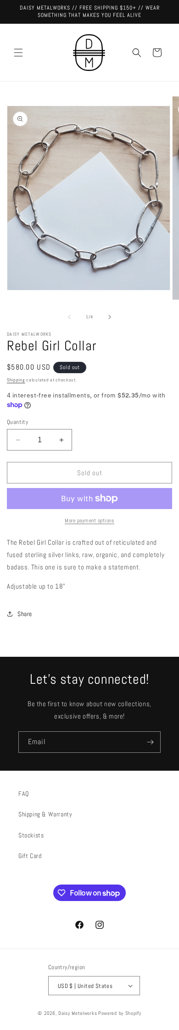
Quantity (17, 422)
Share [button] (24, 614)
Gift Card (29, 856)
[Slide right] (110, 317)
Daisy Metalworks (77, 1013)
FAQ (23, 793)
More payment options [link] (89, 520)
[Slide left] (69, 317)
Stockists (31, 835)
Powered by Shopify (119, 1013)
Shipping (16, 380)
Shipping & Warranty (45, 814)
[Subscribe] (150, 742)
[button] (18, 53)
